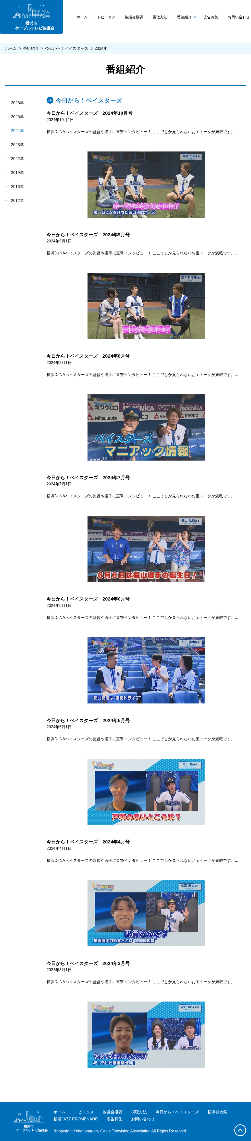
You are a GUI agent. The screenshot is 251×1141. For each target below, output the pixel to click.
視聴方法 (160, 17)
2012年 (17, 201)
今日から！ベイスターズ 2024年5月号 (88, 720)
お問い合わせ (239, 17)
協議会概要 (134, 17)
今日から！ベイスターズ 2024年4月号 (88, 841)
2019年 (17, 173)
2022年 (17, 159)
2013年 (17, 187)
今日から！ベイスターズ (66, 48)
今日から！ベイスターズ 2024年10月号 (90, 113)
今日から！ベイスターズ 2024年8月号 (88, 356)
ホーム (82, 17)
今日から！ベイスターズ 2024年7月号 (88, 477)
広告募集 (210, 17)
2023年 (17, 145)
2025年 (17, 117)
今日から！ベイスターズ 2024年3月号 (88, 963)
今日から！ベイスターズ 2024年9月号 (88, 234)
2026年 (17, 103)
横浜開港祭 (217, 1112)
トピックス (106, 17)
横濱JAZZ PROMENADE (76, 1119)
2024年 (101, 48)
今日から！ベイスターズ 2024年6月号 (88, 599)
